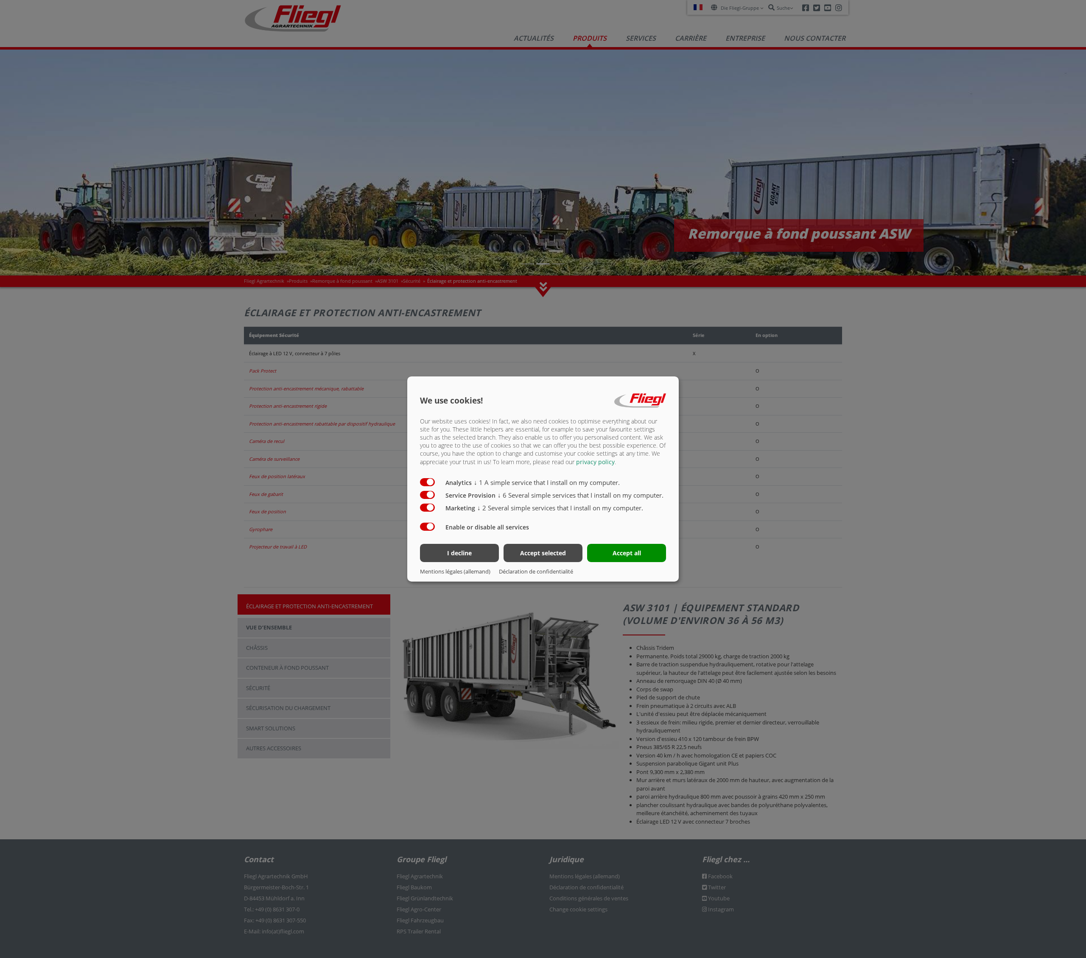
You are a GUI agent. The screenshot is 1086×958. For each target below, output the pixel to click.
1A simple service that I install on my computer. (547, 482)
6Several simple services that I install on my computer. (580, 495)
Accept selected (543, 553)
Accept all (627, 553)
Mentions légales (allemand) (455, 571)
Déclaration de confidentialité (536, 571)
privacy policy (595, 462)
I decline (459, 553)
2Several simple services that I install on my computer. (560, 508)
